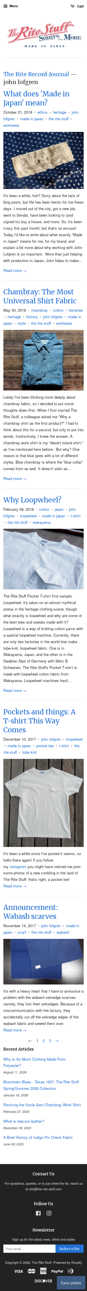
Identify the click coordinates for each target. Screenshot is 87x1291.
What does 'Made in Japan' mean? (36, 98)
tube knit (29, 752)
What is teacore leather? (23, 1121)
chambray (39, 310)
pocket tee (45, 745)
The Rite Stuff (42, 1262)
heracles (76, 310)
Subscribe (69, 1249)
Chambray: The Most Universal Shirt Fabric (40, 296)
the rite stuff (58, 118)
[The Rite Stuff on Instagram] (48, 1213)
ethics (42, 112)
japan (59, 509)
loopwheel (28, 515)
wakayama (42, 522)
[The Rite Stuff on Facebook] (38, 1213)
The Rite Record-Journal (36, 74)
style (22, 323)
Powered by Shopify (67, 1262)
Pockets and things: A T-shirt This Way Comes (39, 720)
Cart (80, 6)
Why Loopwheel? (32, 500)
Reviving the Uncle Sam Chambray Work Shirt (42, 1104)
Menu (13, 6)
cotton (58, 310)
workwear (11, 125)
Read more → (15, 270)
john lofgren (52, 316)
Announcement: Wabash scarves (30, 912)
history (32, 316)
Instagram (18, 866)
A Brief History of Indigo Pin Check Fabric (38, 1137)
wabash (63, 932)
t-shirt (75, 515)
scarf (22, 932)
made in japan (31, 118)
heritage (59, 112)
